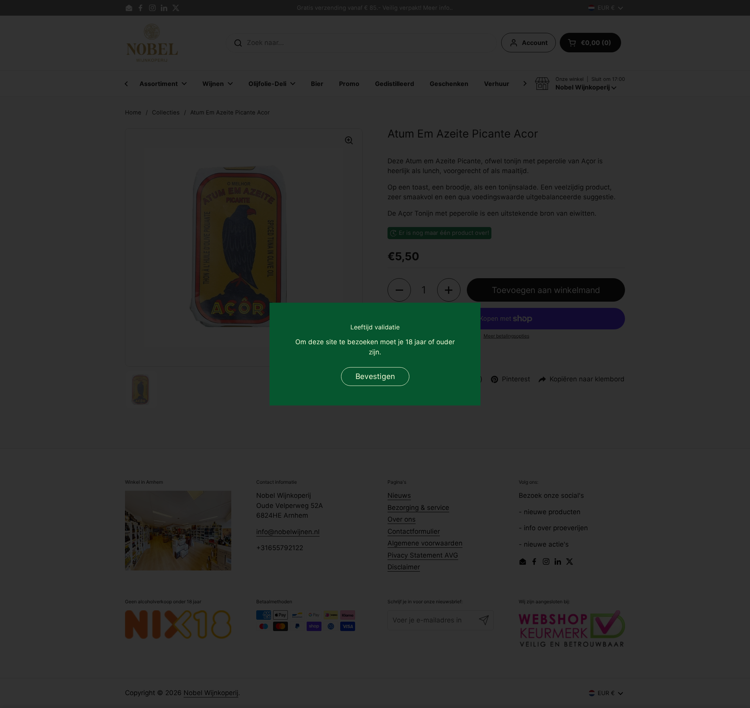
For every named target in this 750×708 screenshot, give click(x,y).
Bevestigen (375, 376)
